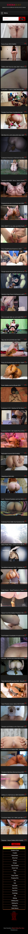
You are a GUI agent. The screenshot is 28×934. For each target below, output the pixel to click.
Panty (14, 870)
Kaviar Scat (15, 868)
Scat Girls (14, 888)
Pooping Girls (14, 878)
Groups (15, 863)
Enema (15, 860)
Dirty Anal (14, 858)
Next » (15, 844)
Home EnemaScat (7, 928)
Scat (15, 883)
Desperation (15, 855)
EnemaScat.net (14, 930)
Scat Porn (14, 890)
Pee (15, 880)
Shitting (15, 898)
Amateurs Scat (15, 850)
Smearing (14, 905)
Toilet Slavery (14, 908)
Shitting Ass (15, 903)
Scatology (14, 893)
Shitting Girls (14, 900)
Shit (15, 895)
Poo (15, 873)
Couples (15, 853)
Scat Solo (14, 885)
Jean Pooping (14, 865)
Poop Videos (14, 875)
